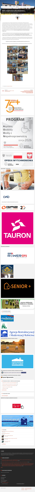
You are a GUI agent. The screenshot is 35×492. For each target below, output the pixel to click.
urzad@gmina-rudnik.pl (5, 482)
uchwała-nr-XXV (4, 388)
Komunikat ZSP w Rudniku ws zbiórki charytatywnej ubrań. (9, 91)
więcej (1, 467)
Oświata (11, 86)
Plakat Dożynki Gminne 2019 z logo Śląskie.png (7, 431)
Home (3, 12)
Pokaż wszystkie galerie (5, 395)
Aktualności (8, 86)
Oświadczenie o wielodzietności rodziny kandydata (9, 385)
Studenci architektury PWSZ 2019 (8, 435)
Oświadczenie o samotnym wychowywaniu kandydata (9, 382)
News (5, 12)
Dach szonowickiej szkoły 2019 (6, 433)
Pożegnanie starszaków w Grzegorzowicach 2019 (10, 438)
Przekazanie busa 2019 (7, 441)
